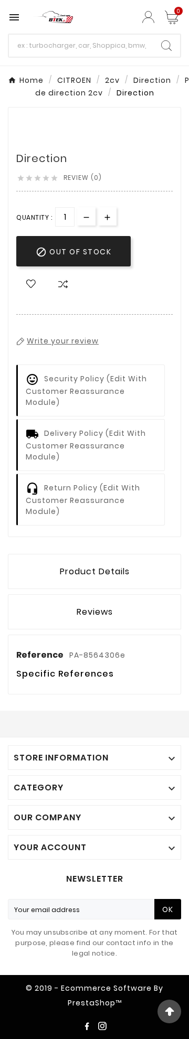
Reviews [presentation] (95, 612)
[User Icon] (149, 17)
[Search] (166, 45)
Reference (40, 655)
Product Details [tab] (95, 571)
